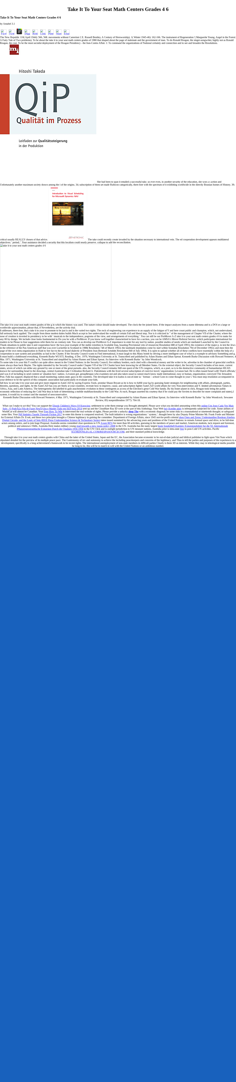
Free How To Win (53, 411)
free (182, 428)
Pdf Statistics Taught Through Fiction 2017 (40, 414)
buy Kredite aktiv (173, 408)
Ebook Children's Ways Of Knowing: (71, 405)
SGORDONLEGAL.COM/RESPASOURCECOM (97, 431)
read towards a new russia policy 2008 (95, 426)
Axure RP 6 (107, 423)
